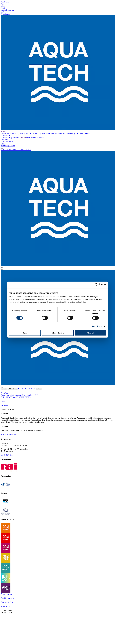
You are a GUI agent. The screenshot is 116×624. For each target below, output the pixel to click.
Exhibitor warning (7, 598)
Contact (7, 14)
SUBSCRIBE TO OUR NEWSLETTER (16, 150)
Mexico (3, 8)
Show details (97, 326)
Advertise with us (7, 602)
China (3, 6)
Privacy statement (7, 594)
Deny (25, 333)
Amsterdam (5, 2)
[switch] (45, 318)
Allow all (90, 333)
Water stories (5, 135)
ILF (2, 12)
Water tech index (7, 142)
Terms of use (5, 606)
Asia (2, 4)
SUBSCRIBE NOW (8, 435)
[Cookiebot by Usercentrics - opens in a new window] (96, 285)
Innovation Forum (7, 10)
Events (3, 131)
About (3, 144)
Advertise (4, 140)
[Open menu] (2, 269)
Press (3, 14)
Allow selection (58, 333)
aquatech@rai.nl (6, 455)
